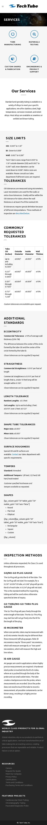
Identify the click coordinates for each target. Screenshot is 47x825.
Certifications (11, 780)
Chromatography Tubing (15, 803)
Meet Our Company (13, 774)
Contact (15, 454)
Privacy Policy (11, 777)
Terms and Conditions (14, 782)
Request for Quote (13, 771)
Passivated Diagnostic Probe (17, 806)
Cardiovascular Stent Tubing (17, 800)
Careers (9, 768)
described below (22, 213)
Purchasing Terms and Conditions (19, 785)
